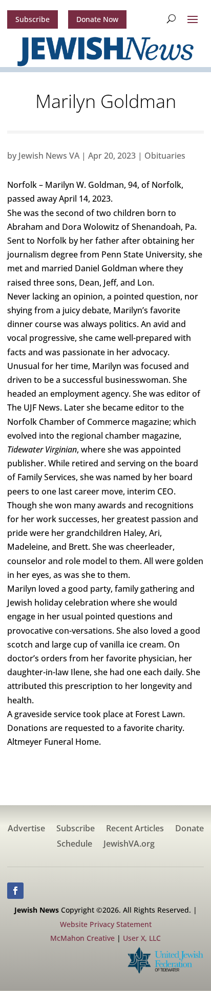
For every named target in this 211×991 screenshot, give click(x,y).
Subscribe (32, 19)
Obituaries (164, 155)
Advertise (26, 829)
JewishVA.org (129, 844)
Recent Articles (135, 829)
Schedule (74, 844)
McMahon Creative (82, 938)
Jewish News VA (48, 155)
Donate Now (97, 19)
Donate (189, 829)
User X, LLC (142, 938)
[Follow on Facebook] (15, 890)
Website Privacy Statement (106, 924)
